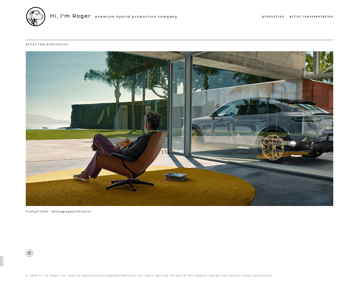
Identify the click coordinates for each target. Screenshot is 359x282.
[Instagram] (29, 253)
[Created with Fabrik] (1, 261)
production (273, 16)
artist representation (311, 16)
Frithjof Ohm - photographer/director (59, 211)
